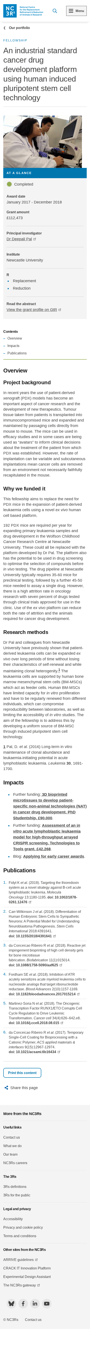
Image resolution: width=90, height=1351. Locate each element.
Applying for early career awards (53, 856)
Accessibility (13, 1219)
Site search (55, 11)
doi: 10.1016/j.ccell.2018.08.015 (34, 1023)
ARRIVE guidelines (18, 1260)
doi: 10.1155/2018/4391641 (30, 936)
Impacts (13, 346)
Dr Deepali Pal (19, 239)
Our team (10, 1154)
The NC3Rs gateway (19, 1285)
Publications (17, 353)
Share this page (24, 1088)
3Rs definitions (14, 1187)
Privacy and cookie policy (23, 1227)
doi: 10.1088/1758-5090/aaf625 (33, 965)
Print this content (22, 1073)
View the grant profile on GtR (32, 309)
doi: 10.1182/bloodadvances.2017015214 (42, 994)
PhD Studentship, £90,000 (50, 806)
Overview (14, 338)
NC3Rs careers (15, 1163)
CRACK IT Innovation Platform (27, 1268)
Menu (80, 11)
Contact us (11, 1137)
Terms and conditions (19, 1236)
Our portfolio (19, 28)
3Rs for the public (16, 1195)
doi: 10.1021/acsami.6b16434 (32, 1052)
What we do (12, 1146)
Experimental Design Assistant (27, 1277)
